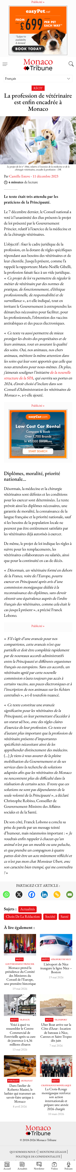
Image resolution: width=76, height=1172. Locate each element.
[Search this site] (71, 64)
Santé (64, 916)
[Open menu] (5, 62)
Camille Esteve (19, 176)
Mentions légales (53, 1152)
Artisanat (26, 1080)
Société (50, 916)
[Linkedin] (44, 894)
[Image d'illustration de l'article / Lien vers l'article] (20, 945)
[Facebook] (31, 894)
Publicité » (38, 405)
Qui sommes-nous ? (23, 1152)
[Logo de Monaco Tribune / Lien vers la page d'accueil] (38, 64)
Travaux (24, 1019)
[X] (19, 894)
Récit (38, 88)
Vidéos (54, 1168)
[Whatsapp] (6, 894)
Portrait (13, 1080)
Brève (19, 959)
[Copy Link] (57, 894)
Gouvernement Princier (19, 964)
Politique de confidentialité (38, 1156)
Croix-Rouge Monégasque (56, 1085)
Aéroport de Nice (61, 959)
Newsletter (39, 1168)
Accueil (7, 1168)
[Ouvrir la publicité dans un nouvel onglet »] (38, 30)
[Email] (69, 894)
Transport (60, 1019)
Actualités (27, 909)
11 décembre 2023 (45, 176)
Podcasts (68, 1168)
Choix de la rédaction (23, 916)
